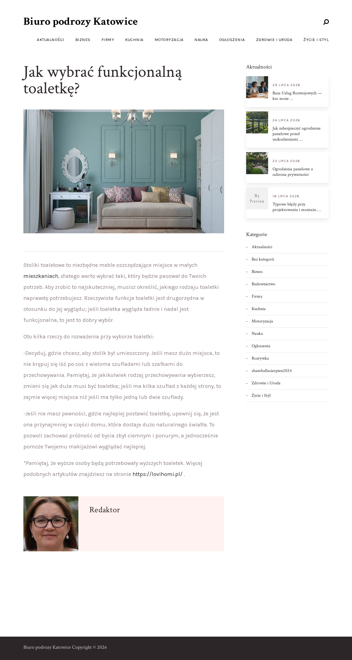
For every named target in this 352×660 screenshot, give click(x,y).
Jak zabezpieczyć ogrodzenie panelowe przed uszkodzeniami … (297, 134)
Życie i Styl (316, 39)
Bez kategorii (263, 259)
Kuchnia (134, 39)
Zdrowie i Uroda (274, 39)
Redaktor (104, 510)
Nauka (201, 39)
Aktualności (50, 39)
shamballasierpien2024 (272, 371)
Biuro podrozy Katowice (80, 21)
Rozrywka (260, 358)
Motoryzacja (169, 39)
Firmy (107, 39)
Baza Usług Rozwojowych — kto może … (297, 96)
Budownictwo (263, 284)
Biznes (82, 39)
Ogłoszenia (232, 39)
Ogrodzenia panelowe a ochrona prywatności (293, 171)
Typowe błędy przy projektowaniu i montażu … (297, 207)
